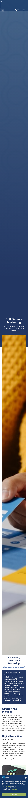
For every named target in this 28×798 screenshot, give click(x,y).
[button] (25, 777)
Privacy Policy (6, 786)
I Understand (14, 794)
